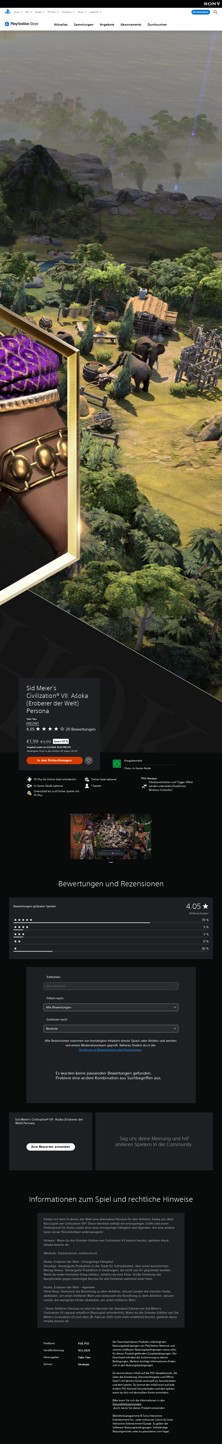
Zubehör (67, 11)
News (81, 11)
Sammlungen (83, 24)
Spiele (38, 11)
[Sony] (212, 7)
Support (94, 11)
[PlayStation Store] (22, 23)
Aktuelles (61, 24)
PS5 (27, 11)
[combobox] (111, 986)
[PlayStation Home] (7, 12)
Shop (16, 11)
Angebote (107, 24)
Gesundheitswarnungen (127, 1404)
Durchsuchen (157, 24)
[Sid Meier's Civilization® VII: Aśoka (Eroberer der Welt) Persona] (111, 836)
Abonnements (131, 24)
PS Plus (52, 11)
